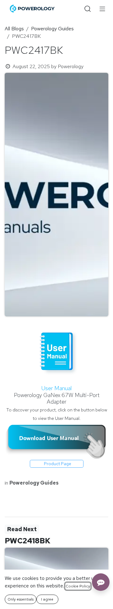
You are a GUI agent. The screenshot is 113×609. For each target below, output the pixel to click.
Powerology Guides (52, 28)
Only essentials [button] (21, 599)
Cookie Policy (78, 586)
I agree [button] (47, 599)
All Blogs (14, 28)
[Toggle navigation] (102, 9)
